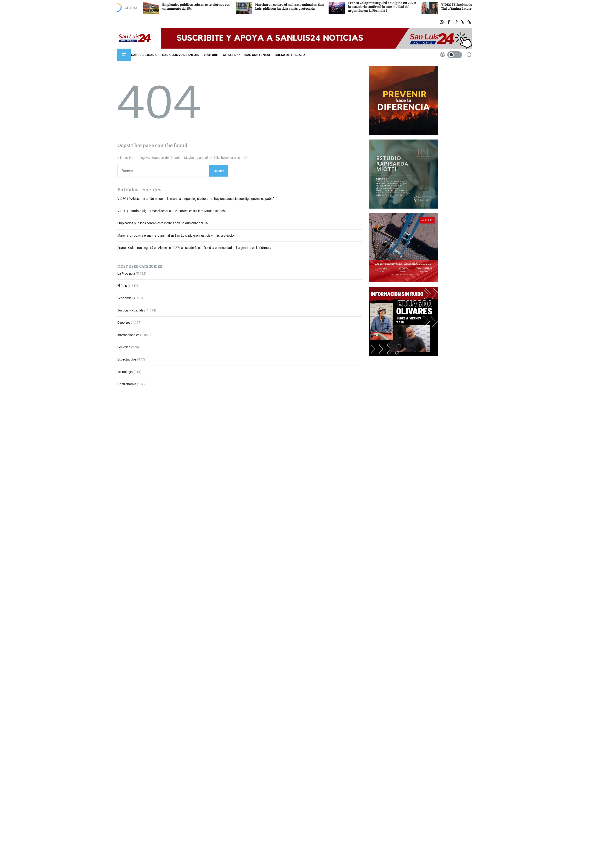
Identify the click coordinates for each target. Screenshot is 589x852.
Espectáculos (126, 359)
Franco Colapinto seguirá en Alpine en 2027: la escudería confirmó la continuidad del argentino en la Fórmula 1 (347, 7)
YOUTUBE (210, 55)
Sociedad (123, 347)
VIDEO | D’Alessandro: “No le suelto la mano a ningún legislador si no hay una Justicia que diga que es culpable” (195, 199)
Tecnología (125, 372)
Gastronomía (126, 384)
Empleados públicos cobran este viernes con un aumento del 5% (162, 223)
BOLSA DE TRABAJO (290, 55)
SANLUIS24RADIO (144, 55)
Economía (124, 298)
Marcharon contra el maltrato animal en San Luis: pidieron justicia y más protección (254, 7)
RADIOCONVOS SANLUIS (180, 55)
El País (122, 286)
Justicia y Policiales (131, 310)
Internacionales (128, 335)
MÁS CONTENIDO (257, 55)
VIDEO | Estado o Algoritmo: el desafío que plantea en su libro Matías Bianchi (171, 211)
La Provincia (126, 273)
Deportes (123, 323)
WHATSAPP (231, 55)
